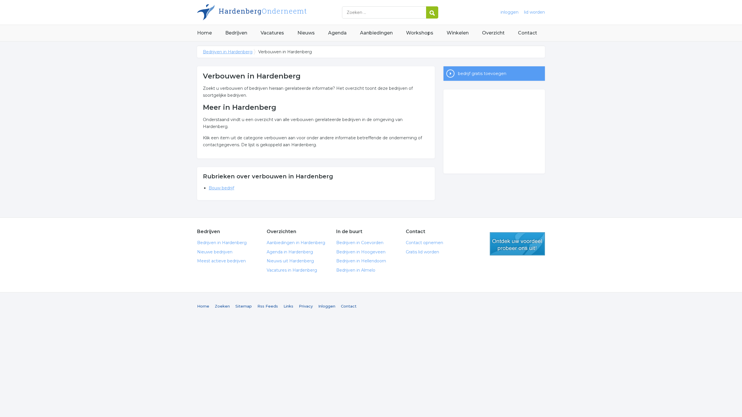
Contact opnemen (424, 242)
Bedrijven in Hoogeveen (360, 252)
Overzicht (493, 33)
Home (204, 33)
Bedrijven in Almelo (355, 270)
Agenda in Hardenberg (290, 252)
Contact (527, 33)
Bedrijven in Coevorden (359, 242)
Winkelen (458, 33)
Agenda (337, 33)
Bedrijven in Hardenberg (269, 12)
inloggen (510, 12)
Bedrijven (236, 33)
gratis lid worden (517, 243)
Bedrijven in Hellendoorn (361, 261)
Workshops (419, 33)
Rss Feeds (267, 306)
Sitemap (243, 306)
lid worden (534, 12)
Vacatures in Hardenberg (292, 270)
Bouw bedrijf (221, 188)
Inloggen (326, 306)
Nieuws (306, 33)
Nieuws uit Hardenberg (290, 261)
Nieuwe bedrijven (214, 252)
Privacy (306, 306)
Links (288, 306)
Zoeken (222, 306)
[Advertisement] (494, 131)
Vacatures (272, 33)
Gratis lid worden (422, 252)
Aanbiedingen (376, 33)
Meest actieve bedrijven (221, 261)
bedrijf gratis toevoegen (482, 73)
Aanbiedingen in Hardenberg (296, 242)
